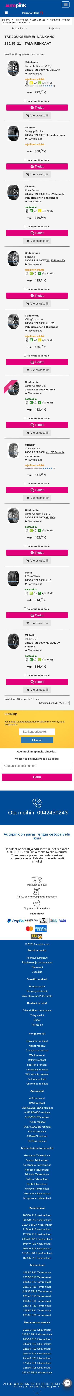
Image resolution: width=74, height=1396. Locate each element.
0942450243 (52, 813)
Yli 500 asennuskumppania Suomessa (37, 896)
